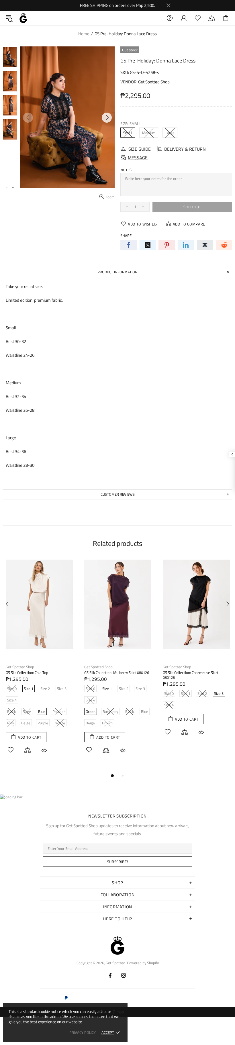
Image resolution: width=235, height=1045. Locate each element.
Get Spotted (23, 18)
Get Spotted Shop (154, 82)
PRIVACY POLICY (82, 1032)
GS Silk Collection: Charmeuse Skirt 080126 (190, 675)
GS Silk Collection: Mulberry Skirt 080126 (116, 672)
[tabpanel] (39, 663)
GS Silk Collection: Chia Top (27, 672)
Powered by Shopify (143, 962)
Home (83, 33)
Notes (126, 170)
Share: (126, 235)
